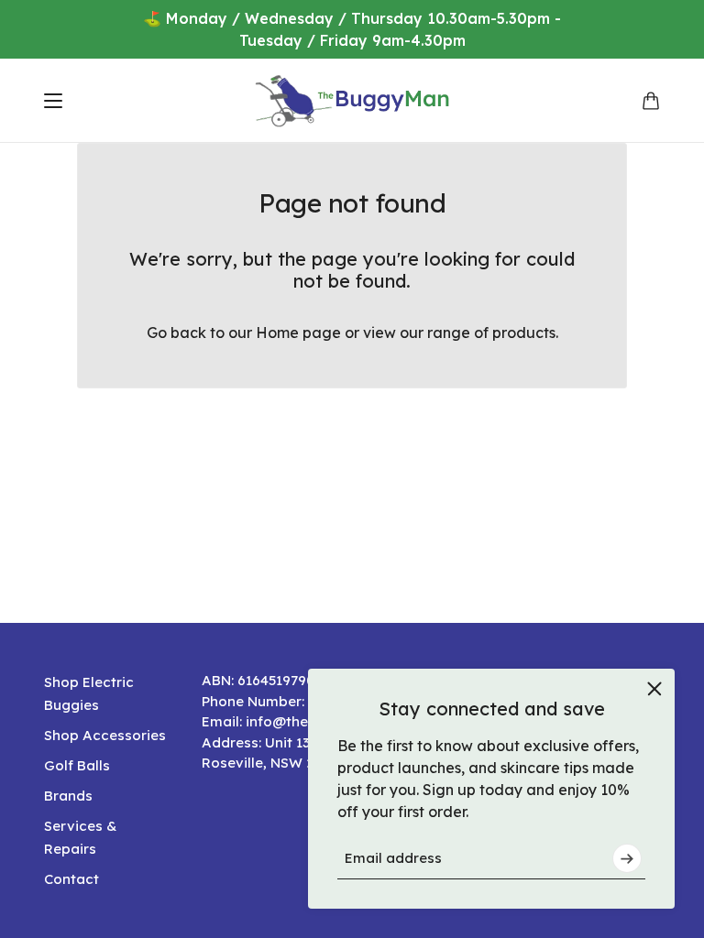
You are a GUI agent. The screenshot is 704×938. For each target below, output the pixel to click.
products (524, 332)
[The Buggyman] (352, 100)
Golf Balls (77, 765)
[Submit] (627, 858)
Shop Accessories (105, 735)
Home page (298, 332)
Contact (71, 879)
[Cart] (651, 101)
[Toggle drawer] (53, 100)
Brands (68, 795)
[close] (654, 689)
